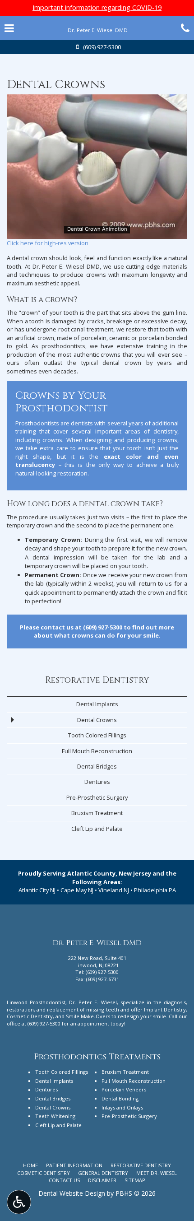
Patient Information (74, 1165)
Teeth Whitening (55, 1116)
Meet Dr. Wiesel (156, 1173)
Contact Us (64, 1180)
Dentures (97, 782)
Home (30, 1165)
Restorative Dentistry (97, 680)
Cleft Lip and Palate (97, 829)
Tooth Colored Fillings (97, 735)
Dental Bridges (97, 766)
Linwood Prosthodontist (36, 1002)
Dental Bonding (120, 1098)
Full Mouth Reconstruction (97, 751)
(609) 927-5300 (102, 627)
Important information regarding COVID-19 (97, 7)
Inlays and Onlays (122, 1107)
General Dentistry (103, 1173)
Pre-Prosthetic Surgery (97, 797)
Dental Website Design (71, 1193)
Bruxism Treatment (97, 813)
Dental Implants (97, 704)
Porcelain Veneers (124, 1089)
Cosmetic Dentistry (43, 1173)
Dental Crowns (97, 720)
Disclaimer (102, 1180)
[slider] (97, 231)
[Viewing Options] (19, 1202)
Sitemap (135, 1180)
